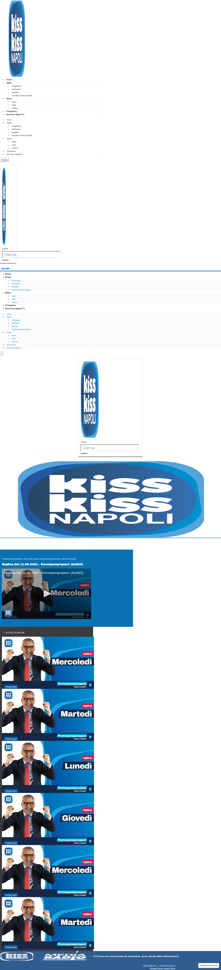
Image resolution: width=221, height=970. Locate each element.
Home (9, 79)
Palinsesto (16, 89)
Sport (14, 102)
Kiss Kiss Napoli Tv (15, 114)
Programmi (16, 86)
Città (14, 105)
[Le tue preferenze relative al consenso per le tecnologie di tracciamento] (208, 965)
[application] (46, 594)
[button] (46, 593)
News (9, 98)
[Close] (8, 263)
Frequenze (11, 111)
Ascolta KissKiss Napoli (22, 95)
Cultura (15, 108)
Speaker (15, 92)
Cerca (5, 248)
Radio (9, 83)
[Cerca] (84, 453)
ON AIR (5, 268)
